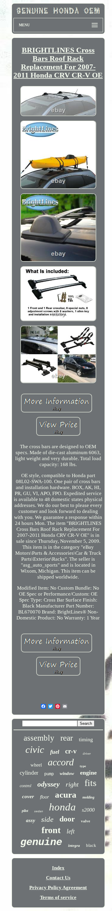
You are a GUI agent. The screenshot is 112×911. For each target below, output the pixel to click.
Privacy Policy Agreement (58, 887)
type (83, 766)
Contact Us (58, 878)
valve (85, 821)
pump (49, 773)
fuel (54, 752)
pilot (25, 811)
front (51, 830)
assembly (39, 737)
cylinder (29, 773)
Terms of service (58, 897)
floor (44, 796)
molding (88, 797)
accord (61, 762)
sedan (38, 811)
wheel (36, 764)
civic (34, 749)
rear (66, 737)
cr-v (71, 751)
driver (87, 753)
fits (90, 783)
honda (62, 807)
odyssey (48, 784)
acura (65, 794)
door (67, 819)
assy (30, 820)
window (67, 773)
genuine (41, 842)
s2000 (88, 810)
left (71, 831)
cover (28, 796)
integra (74, 845)
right (72, 784)
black (91, 845)
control (25, 786)
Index (58, 868)
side (47, 819)
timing (86, 739)
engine (88, 772)
